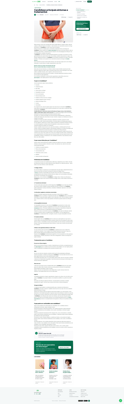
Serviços (43, 1)
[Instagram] (36, 394)
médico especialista (52, 50)
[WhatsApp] (89, 401)
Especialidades (50, 1)
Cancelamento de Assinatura (73, 396)
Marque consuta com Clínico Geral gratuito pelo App (44, 65)
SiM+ (59, 1)
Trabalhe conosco (84, 393)
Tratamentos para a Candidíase (82, 15)
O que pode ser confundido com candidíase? (82, 18)
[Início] (36, 1)
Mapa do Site (83, 396)
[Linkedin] (38, 394)
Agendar (89, 1)
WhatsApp (64, 17)
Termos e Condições (55, 400)
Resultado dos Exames (73, 391)
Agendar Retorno (72, 393)
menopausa (36, 208)
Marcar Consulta (38, 66)
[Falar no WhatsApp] (120, 400)
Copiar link (70, 17)
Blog (58, 393)
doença (36, 172)
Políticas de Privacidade (62, 400)
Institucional (82, 391)
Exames (55, 1)
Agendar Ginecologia (64, 347)
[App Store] (86, 400)
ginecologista (37, 77)
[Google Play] (80, 400)
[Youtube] (39, 394)
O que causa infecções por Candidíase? (81, 12)
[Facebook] (34, 394)
